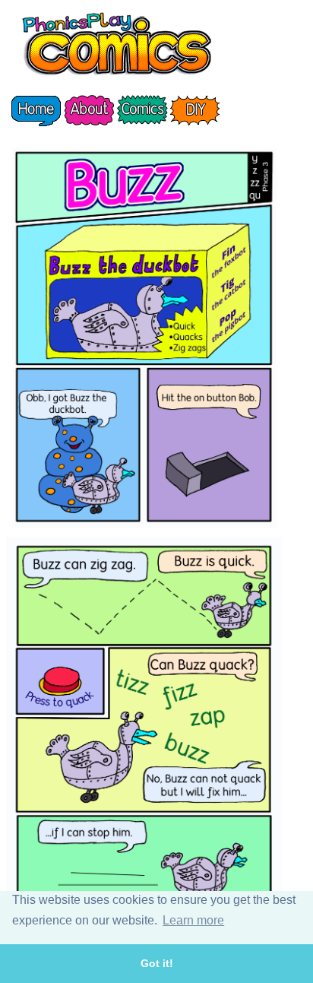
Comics (142, 110)
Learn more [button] (193, 920)
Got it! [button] (157, 963)
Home (35, 110)
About (88, 110)
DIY (195, 110)
